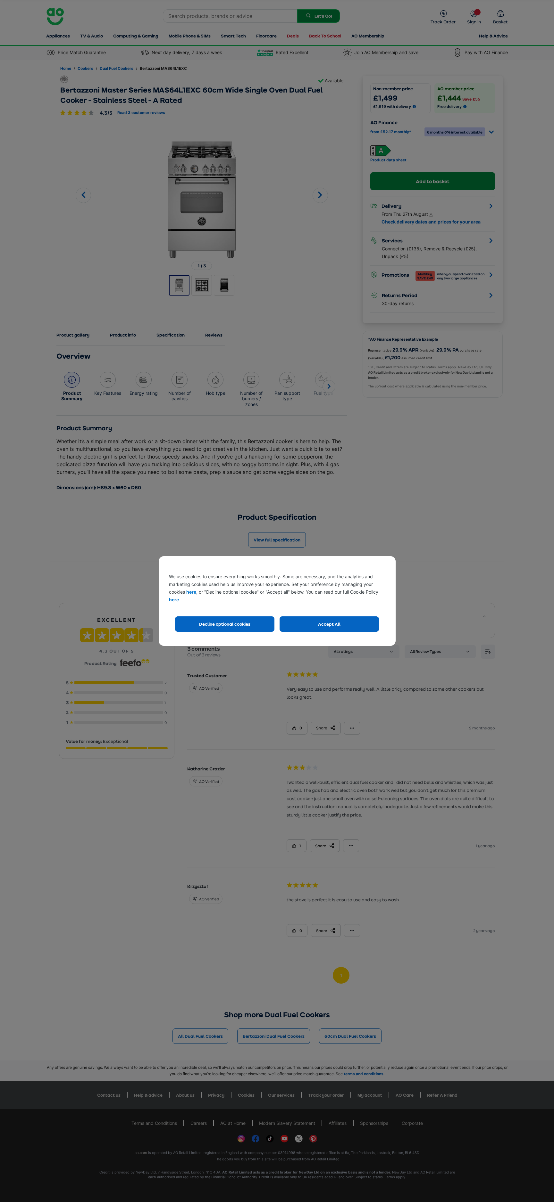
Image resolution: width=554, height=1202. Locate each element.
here (191, 592)
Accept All (329, 624)
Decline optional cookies (224, 624)
